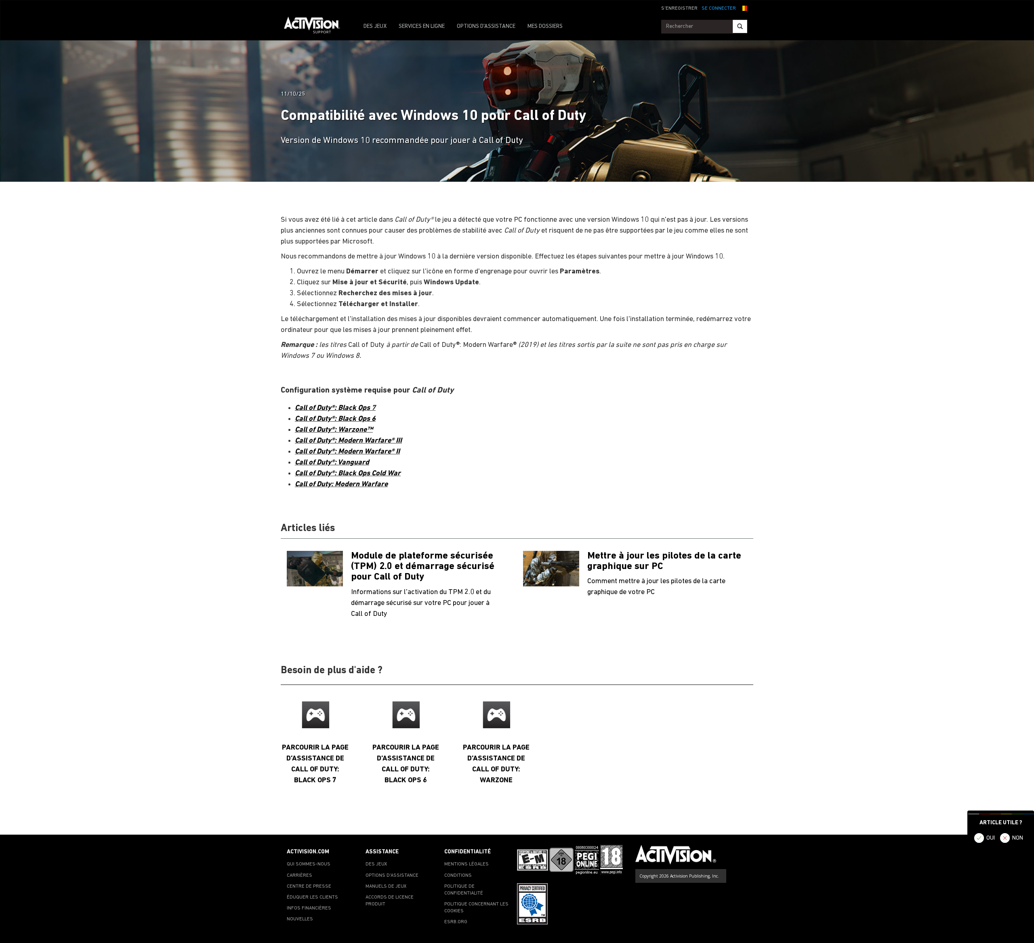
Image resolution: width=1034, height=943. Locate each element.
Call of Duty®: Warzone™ (334, 430)
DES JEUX (375, 26)
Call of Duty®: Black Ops (333, 408)
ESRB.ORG (455, 922)
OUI (990, 838)
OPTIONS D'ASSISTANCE (486, 26)
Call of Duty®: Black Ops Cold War (348, 473)
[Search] (740, 26)
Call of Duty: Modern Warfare (341, 484)
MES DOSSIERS (545, 26)
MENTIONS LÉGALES (466, 864)
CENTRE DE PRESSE (309, 886)
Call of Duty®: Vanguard (332, 462)
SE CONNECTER (719, 8)
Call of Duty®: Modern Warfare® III (348, 441)
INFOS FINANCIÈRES (309, 908)
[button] (743, 7)
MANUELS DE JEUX (386, 886)
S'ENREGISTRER (679, 8)
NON (1017, 838)
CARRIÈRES (299, 875)
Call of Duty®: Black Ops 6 (335, 419)
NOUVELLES (300, 919)
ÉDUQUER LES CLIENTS (312, 897)
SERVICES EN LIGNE (422, 26)
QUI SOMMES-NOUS (308, 864)
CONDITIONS (458, 875)
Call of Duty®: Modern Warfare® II (347, 452)
